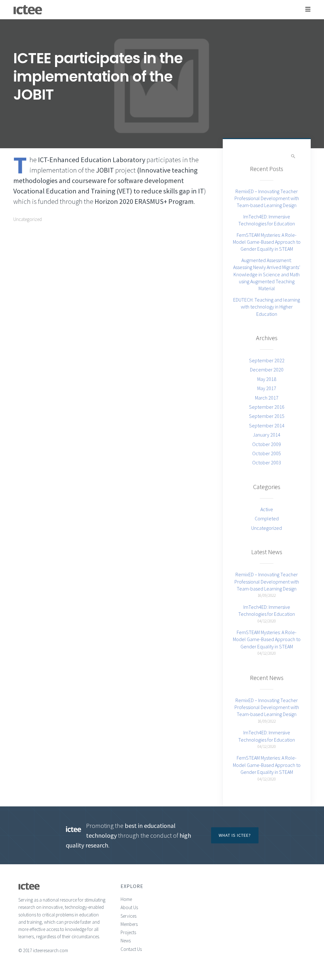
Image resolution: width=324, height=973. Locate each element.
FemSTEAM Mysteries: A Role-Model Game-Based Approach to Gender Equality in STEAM (267, 242)
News (126, 941)
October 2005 (266, 453)
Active (266, 509)
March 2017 (266, 398)
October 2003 (266, 462)
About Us (129, 907)
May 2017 (266, 388)
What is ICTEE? (235, 835)
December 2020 (267, 369)
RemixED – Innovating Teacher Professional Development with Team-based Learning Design (266, 198)
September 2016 (266, 407)
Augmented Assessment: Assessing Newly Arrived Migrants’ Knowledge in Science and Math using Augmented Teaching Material (266, 274)
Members (129, 924)
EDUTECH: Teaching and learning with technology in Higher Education (266, 307)
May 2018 (266, 379)
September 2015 (266, 416)
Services (128, 916)
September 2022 (266, 360)
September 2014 (266, 425)
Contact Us (131, 949)
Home (126, 899)
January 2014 (266, 434)
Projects (128, 932)
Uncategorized (27, 219)
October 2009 (266, 444)
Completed (267, 518)
